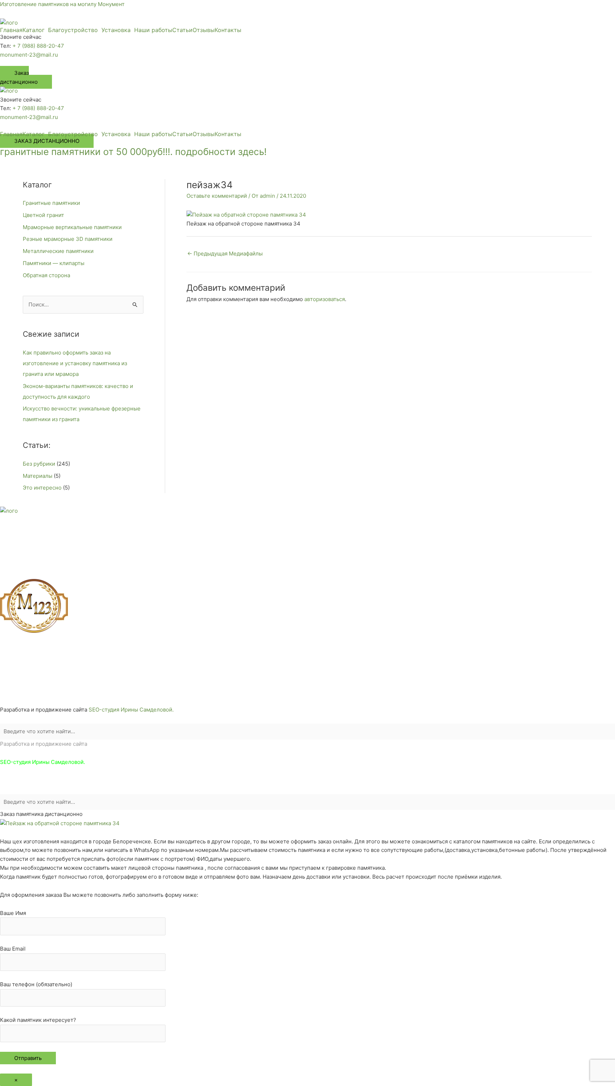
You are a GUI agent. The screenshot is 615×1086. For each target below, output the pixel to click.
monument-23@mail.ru (29, 54)
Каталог (33, 30)
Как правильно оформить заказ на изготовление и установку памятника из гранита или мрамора (75, 363)
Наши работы (153, 30)
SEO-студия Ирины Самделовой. (131, 709)
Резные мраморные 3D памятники (67, 239)
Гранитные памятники (51, 203)
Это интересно (42, 487)
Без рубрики (39, 463)
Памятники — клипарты (53, 263)
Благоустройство (73, 30)
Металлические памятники (58, 251)
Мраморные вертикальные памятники (72, 227)
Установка (116, 30)
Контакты (228, 30)
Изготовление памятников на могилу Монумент (62, 4)
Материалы (37, 475)
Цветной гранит (43, 215)
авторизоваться (324, 299)
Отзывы (204, 30)
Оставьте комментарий (216, 195)
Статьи (182, 30)
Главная (11, 30)
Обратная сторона (46, 275)
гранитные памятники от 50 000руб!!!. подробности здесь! (133, 151)
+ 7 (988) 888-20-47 (38, 45)
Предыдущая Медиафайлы (225, 253)
